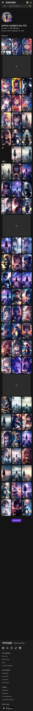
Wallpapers (5, 690)
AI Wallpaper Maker (8, 699)
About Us (5, 656)
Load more (16, 520)
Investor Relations (7, 665)
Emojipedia (5, 673)
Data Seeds (5, 682)
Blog (3, 662)
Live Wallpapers (7, 696)
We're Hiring (5, 659)
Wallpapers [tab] (4, 35)
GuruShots (5, 676)
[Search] (30, 6)
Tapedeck (5, 679)
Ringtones (5, 693)
